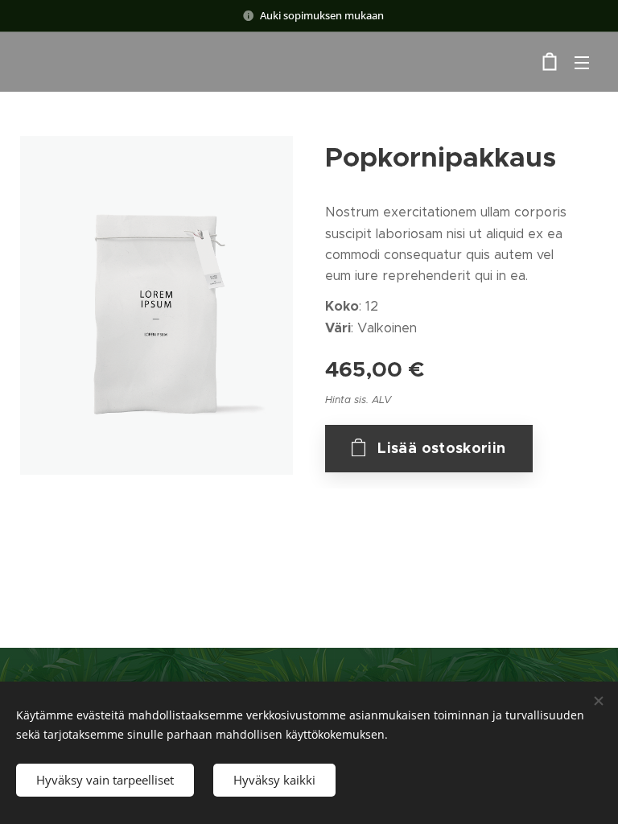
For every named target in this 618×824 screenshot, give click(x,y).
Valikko (582, 62)
